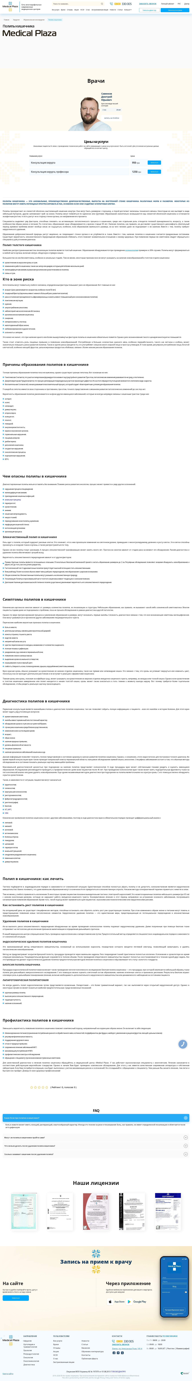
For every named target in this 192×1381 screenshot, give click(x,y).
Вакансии (86, 1348)
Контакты (86, 1355)
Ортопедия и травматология (30, 1345)
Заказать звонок (147, 4)
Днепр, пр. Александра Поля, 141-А (127, 1348)
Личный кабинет (167, 4)
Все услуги (55, 10)
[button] (96, 1118)
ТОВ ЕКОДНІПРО (118, 1371)
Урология (27, 1350)
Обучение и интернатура (92, 1351)
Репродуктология (31, 1354)
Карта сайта (8, 1373)
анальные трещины (13, 499)
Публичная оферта (90, 1358)
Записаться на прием (175, 10)
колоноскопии (131, 250)
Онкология (28, 1357)
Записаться (154, 163)
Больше (127, 10)
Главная (6, 20)
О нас (88, 10)
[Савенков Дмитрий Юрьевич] (89, 111)
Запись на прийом (111, 118)
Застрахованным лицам (99, 10)
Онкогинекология (31, 1361)
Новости (113, 10)
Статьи (120, 10)
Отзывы (70, 10)
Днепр (186, 4)
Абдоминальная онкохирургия (34, 20)
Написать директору (149, 10)
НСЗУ (82, 10)
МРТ (9, 809)
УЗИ (6, 813)
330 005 (123, 4)
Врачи (63, 10)
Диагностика (29, 1364)
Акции (76, 10)
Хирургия (16, 20)
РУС (179, 4)
